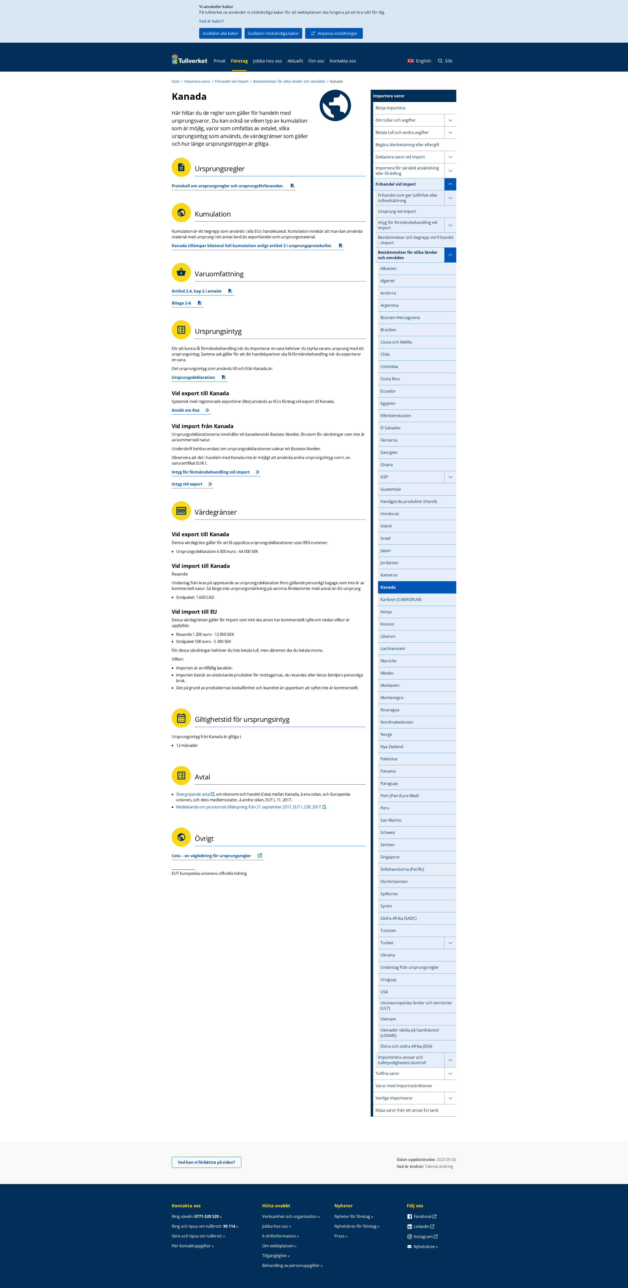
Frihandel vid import (232, 81)
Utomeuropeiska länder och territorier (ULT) (416, 1005)
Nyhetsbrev (424, 1246)
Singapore (389, 857)
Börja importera (390, 108)
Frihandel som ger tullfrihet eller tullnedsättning (408, 197)
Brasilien (388, 329)
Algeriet (387, 280)
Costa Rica (390, 379)
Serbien (387, 844)
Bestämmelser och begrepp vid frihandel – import (415, 240)
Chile (385, 354)
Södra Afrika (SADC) (398, 918)
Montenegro (392, 697)
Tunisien (388, 930)
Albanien (388, 268)
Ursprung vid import (397, 211)
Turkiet (386, 942)
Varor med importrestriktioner (404, 1085)
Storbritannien (394, 881)
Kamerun (389, 575)
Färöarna (388, 440)
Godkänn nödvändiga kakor (273, 33)
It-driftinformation (279, 1236)
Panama (388, 771)
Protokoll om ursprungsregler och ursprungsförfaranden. (228, 186)
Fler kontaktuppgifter (191, 1246)
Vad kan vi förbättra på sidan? (209, 1162)
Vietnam (388, 1019)
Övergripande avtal (195, 794)
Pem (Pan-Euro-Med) (399, 795)
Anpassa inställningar (337, 33)
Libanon (387, 636)
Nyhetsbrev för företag (355, 1226)
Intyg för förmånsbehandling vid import (211, 472)
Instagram (424, 1236)
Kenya (386, 611)
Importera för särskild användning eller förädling (407, 170)
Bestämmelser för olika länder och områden (289, 81)
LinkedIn (422, 1226)
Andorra (388, 293)
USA (384, 992)
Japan (385, 550)
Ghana (386, 464)
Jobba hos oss (275, 1226)
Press (339, 1236)
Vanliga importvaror (394, 1098)
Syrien (386, 906)
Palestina (388, 759)
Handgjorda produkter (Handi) (408, 501)
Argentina (389, 305)
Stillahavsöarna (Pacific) (402, 869)
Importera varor (197, 81)
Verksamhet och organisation (289, 1216)
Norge (386, 734)
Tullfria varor (387, 1073)
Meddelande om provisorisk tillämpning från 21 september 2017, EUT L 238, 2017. (251, 807)
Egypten (387, 403)
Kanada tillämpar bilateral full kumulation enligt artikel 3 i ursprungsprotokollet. (252, 246)
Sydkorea (389, 893)
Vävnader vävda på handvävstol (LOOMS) (409, 1032)
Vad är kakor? (211, 21)
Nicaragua (389, 710)
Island (386, 526)
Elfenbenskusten (395, 415)
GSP (384, 477)
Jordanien (389, 562)
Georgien (389, 452)
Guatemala (390, 489)
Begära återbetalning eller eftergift (407, 144)
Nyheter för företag (352, 1216)
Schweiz (387, 832)
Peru (384, 808)
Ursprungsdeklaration (193, 378)
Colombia (389, 366)
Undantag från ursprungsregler (409, 967)
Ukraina (387, 955)
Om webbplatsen (278, 1246)
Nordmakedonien (396, 722)
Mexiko (386, 673)
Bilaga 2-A (184, 303)
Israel (385, 538)
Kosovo (387, 624)
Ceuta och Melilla (396, 342)
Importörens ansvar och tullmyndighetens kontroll (402, 1060)
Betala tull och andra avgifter (402, 132)
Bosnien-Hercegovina (400, 317)
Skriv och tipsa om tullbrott (197, 1236)
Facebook (423, 1216)
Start (176, 81)
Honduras (389, 513)
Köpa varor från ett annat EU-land (407, 1110)
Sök (448, 61)
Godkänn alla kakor (220, 33)
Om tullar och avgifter (396, 120)
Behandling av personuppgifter (291, 1265)
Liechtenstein (392, 648)
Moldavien (390, 685)
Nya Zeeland (391, 746)
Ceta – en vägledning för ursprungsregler (211, 855)
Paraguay (389, 783)
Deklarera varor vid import (400, 157)
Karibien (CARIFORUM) (400, 599)
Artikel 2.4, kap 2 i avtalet (197, 291)
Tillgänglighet (274, 1255)
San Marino (391, 820)
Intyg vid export (187, 484)
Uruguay (388, 979)
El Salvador (390, 428)
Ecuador (388, 391)
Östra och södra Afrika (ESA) (406, 1046)
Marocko (388, 660)
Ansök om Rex (185, 410)
